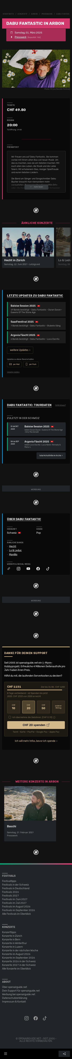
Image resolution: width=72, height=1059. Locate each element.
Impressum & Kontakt (14, 1001)
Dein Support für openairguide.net (21, 990)
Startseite (8, 14)
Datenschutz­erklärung (14, 998)
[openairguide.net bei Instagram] (26, 1018)
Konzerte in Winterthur (14, 943)
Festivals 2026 (10, 892)
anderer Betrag (58, 707)
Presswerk (47, 14)
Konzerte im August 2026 (16, 954)
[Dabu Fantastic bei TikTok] (46, 569)
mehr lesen (38, 187)
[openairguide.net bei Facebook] (36, 1018)
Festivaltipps (9, 881)
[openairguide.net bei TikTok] (45, 1018)
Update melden (13, 372)
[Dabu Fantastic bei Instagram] (17, 569)
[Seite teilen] (64, 1054)
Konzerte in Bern (11, 939)
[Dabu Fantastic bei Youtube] (26, 569)
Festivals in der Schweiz (15, 884)
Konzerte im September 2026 (18, 957)
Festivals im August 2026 (16, 906)
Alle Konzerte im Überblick (16, 968)
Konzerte (22, 14)
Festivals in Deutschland (15, 888)
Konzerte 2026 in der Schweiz (19, 961)
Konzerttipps (9, 932)
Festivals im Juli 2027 (14, 903)
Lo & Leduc (15, 550)
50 (43, 707)
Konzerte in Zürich (12, 935)
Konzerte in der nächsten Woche (20, 950)
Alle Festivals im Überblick (16, 913)
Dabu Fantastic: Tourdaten (29, 405)
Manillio (13, 554)
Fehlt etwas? (60, 405)
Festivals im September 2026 (18, 910)
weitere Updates (19, 350)
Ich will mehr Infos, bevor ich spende (35, 741)
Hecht (12, 546)
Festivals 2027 (10, 895)
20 (28, 707)
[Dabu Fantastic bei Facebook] (36, 569)
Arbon (34, 14)
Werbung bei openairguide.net (18, 994)
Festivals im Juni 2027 (14, 899)
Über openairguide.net (14, 987)
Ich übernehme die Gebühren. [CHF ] (32, 717)
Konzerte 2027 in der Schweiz (19, 965)
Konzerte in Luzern (12, 946)
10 (13, 707)
